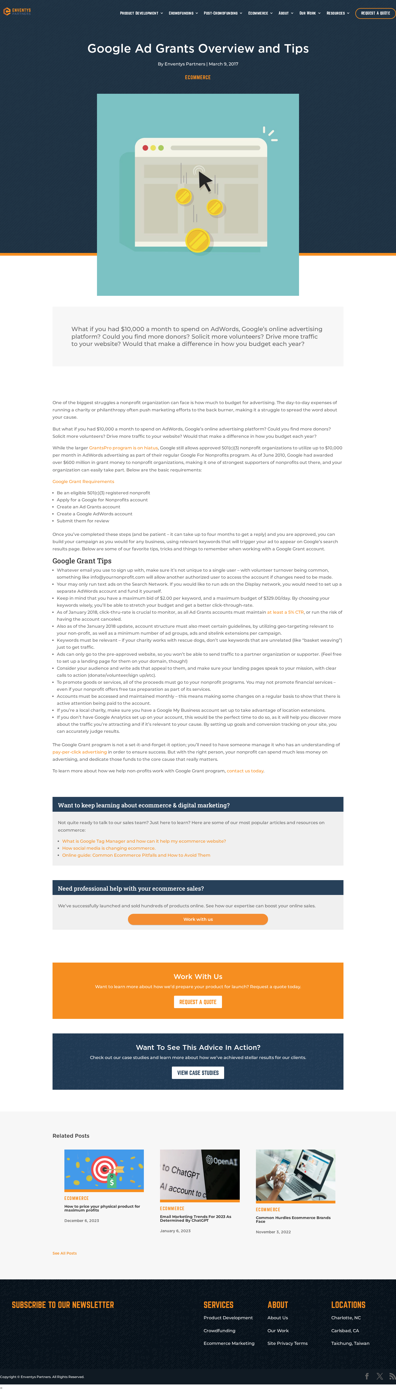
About (284, 13)
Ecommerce (258, 13)
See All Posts (65, 1253)
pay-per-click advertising (80, 752)
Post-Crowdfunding (221, 13)
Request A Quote (198, 1002)
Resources (336, 13)
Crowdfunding (181, 13)
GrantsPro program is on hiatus (123, 447)
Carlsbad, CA (345, 1330)
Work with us (198, 919)
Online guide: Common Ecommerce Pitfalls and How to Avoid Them (136, 855)
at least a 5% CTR (285, 612)
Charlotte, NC (346, 1317)
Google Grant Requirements (83, 481)
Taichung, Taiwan (350, 1343)
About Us (278, 1317)
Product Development (139, 13)
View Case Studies (198, 1073)
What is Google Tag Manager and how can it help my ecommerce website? (144, 841)
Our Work (308, 13)
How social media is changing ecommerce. (109, 848)
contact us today (245, 770)
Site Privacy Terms (288, 1343)
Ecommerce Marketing (229, 1343)
